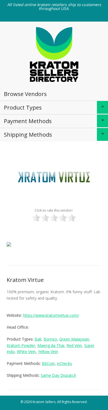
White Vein (26, 351)
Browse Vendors (25, 94)
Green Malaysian (74, 339)
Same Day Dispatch (58, 375)
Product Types (23, 107)
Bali (38, 339)
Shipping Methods (28, 134)
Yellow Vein (48, 351)
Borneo (50, 339)
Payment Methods (28, 121)
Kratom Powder (21, 345)
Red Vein (74, 345)
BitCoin (48, 363)
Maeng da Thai (50, 345)
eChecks (64, 363)
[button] (102, 107)
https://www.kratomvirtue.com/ (51, 315)
